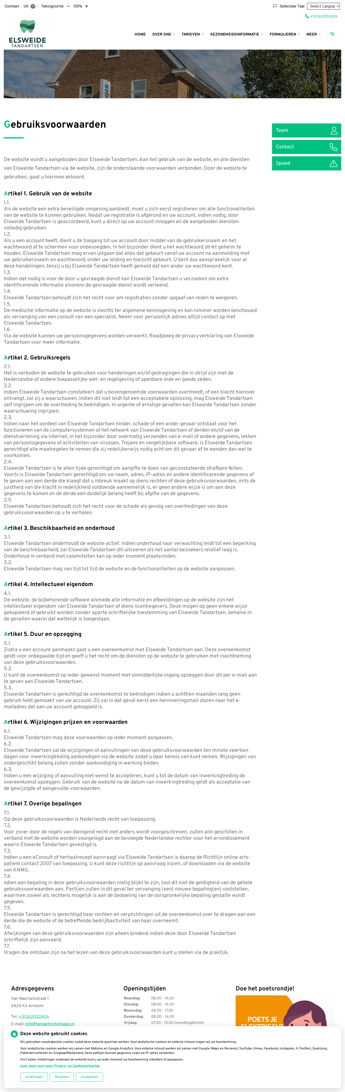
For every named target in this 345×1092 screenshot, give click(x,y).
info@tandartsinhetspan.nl (50, 1024)
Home (140, 34)
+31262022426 (34, 1017)
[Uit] (34, 6)
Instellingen (34, 1077)
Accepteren (89, 1077)
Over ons (161, 34)
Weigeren (62, 1077)
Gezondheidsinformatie (234, 34)
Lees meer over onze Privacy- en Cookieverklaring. (60, 1066)
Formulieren (283, 34)
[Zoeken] (332, 34)
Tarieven (191, 34)
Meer (312, 34)
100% (77, 6)
